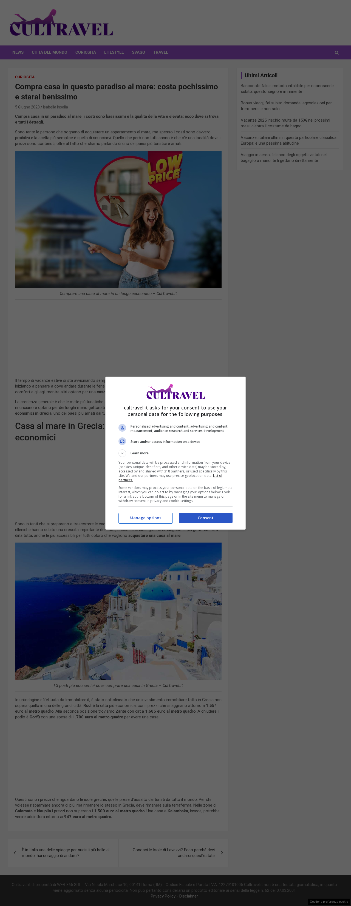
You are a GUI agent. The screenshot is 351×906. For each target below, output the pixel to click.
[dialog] (175, 453)
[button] (175, 453)
